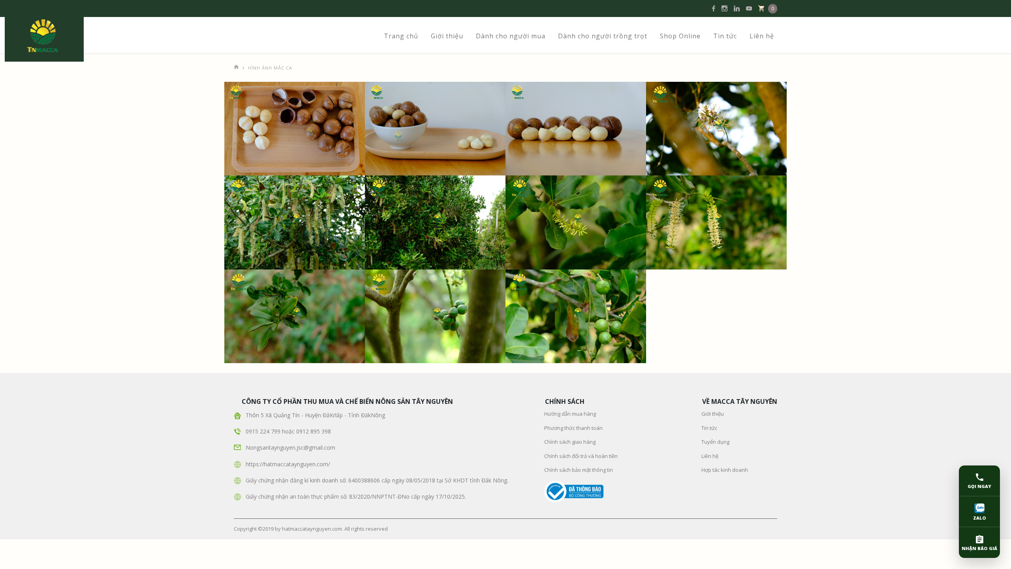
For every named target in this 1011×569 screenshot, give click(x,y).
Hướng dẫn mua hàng (570, 413)
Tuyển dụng (715, 441)
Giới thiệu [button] (447, 36)
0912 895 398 (313, 431)
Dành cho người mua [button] (510, 36)
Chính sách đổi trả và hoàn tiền (581, 456)
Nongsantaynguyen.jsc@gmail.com (290, 447)
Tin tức (725, 36)
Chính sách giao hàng (570, 441)
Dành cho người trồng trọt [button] (602, 36)
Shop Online (680, 36)
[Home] (236, 65)
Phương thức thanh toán (573, 427)
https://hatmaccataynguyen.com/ (288, 464)
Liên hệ (762, 36)
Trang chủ (401, 36)
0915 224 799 (264, 431)
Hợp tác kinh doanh (724, 469)
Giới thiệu (712, 413)
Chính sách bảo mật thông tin (578, 469)
